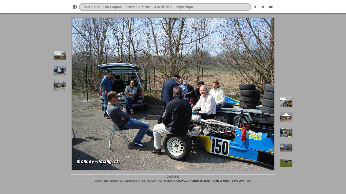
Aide (248, 180)
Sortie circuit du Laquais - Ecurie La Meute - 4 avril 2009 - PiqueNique (139, 7)
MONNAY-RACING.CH (176, 180)
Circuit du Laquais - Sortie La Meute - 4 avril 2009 (217, 180)
